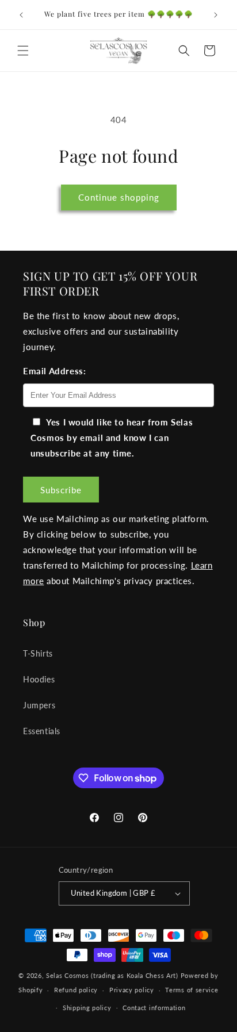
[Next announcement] (215, 15)
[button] (23, 50)
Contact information (154, 1007)
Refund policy (76, 989)
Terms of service (191, 989)
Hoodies (39, 679)
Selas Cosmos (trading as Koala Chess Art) (112, 975)
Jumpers (39, 705)
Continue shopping (118, 197)
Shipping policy (87, 1007)
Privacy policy (131, 989)
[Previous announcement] (21, 15)
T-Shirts (38, 653)
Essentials (41, 731)
